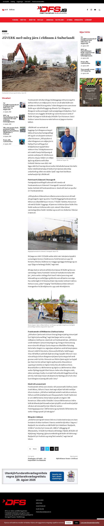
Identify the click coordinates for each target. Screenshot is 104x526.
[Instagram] (91, 9)
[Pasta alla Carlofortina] (22, 142)
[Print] (57, 449)
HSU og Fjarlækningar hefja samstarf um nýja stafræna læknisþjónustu (10, 119)
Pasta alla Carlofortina (8, 140)
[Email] (52, 449)
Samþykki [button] (68, 523)
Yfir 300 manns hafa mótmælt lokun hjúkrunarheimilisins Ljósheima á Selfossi (11, 131)
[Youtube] (95, 9)
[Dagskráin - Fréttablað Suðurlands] (52, 10)
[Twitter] (47, 449)
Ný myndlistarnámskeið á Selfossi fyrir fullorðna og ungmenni (11, 106)
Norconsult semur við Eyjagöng (87, 70)
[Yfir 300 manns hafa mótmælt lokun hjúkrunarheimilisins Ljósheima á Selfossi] (22, 129)
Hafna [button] (76, 523)
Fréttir (4, 31)
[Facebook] (87, 9)
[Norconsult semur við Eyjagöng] (98, 70)
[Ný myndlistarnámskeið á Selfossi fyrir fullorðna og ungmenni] (22, 105)
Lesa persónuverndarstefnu (90, 523)
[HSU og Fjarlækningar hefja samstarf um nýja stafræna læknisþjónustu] (22, 117)
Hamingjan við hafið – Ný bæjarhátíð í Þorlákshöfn (37, 459)
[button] (99, 9)
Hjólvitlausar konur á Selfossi (67, 459)
